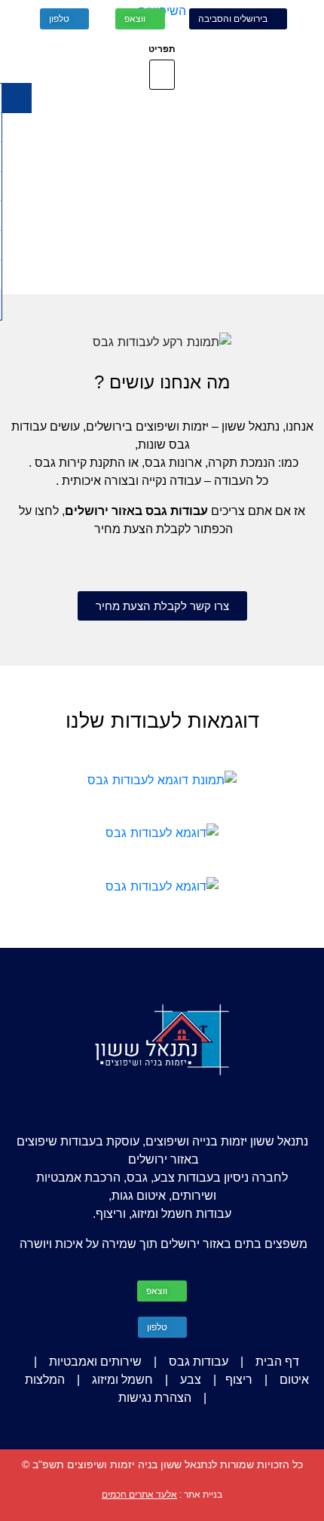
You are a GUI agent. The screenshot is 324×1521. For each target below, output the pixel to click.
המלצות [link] (45, 1379)
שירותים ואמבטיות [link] (95, 1361)
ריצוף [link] (238, 1379)
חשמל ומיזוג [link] (122, 1379)
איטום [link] (294, 1379)
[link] (238, 18)
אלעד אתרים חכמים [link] (139, 1494)
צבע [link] (190, 1379)
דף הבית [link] (277, 1361)
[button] (162, 75)
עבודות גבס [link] (198, 1361)
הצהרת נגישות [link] (154, 1397)
